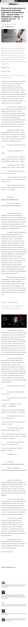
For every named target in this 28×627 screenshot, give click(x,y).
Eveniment (3, 24)
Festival (9, 24)
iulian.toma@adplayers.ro (8, 567)
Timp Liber (14, 24)
